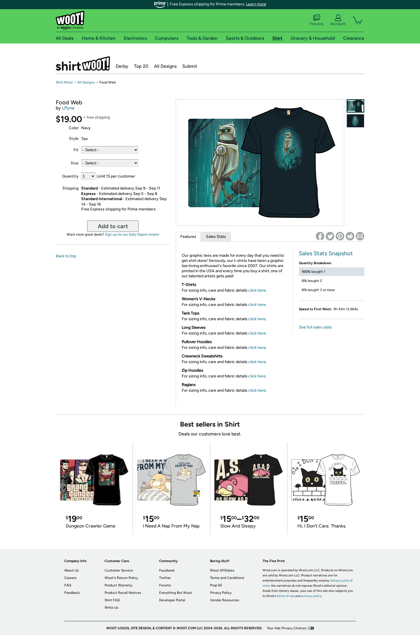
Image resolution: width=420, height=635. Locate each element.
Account (338, 23)
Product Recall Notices (123, 593)
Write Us (111, 608)
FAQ (67, 585)
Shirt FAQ (112, 600)
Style (74, 138)
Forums (316, 23)
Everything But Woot (175, 593)
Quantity (70, 176)
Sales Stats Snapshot (326, 253)
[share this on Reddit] (350, 236)
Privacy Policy (220, 593)
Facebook (167, 570)
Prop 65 (216, 585)
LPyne (68, 108)
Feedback (72, 593)
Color (74, 128)
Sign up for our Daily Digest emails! (132, 234)
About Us (71, 570)
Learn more (256, 4)
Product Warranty (118, 585)
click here (257, 290)
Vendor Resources (224, 600)
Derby (122, 66)
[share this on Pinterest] (340, 236)
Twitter (165, 578)
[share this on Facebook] (320, 236)
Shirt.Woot (83, 63)
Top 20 (141, 66)
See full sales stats (315, 327)
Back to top (66, 256)
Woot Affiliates (222, 570)
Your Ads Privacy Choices (287, 628)
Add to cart (113, 226)
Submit (189, 66)
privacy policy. (311, 596)
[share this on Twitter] (330, 236)
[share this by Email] (360, 236)
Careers (70, 578)
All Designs (165, 66)
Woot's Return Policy (121, 578)
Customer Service (119, 570)
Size (75, 163)
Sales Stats (216, 236)
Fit (76, 150)
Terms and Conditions (227, 578)
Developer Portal (172, 600)
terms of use (285, 596)
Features (188, 236)
